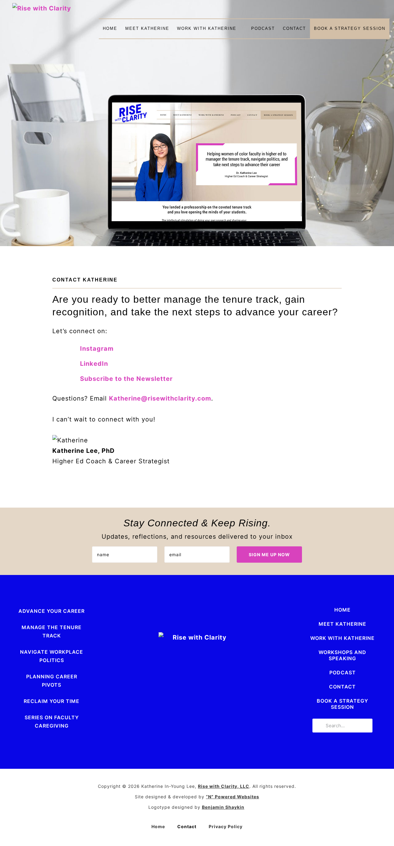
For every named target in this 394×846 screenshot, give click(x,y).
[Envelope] (188, 703)
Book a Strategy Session (349, 28)
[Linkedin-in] (154, 703)
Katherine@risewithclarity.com (160, 398)
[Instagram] (171, 703)
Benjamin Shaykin (223, 807)
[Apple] (205, 703)
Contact (294, 28)
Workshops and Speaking (342, 655)
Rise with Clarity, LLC (223, 786)
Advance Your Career (51, 611)
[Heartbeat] (240, 703)
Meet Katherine (147, 28)
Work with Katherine (206, 28)
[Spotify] (223, 703)
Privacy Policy (226, 826)
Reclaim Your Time (51, 701)
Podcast (263, 28)
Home (110, 28)
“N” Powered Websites (232, 796)
